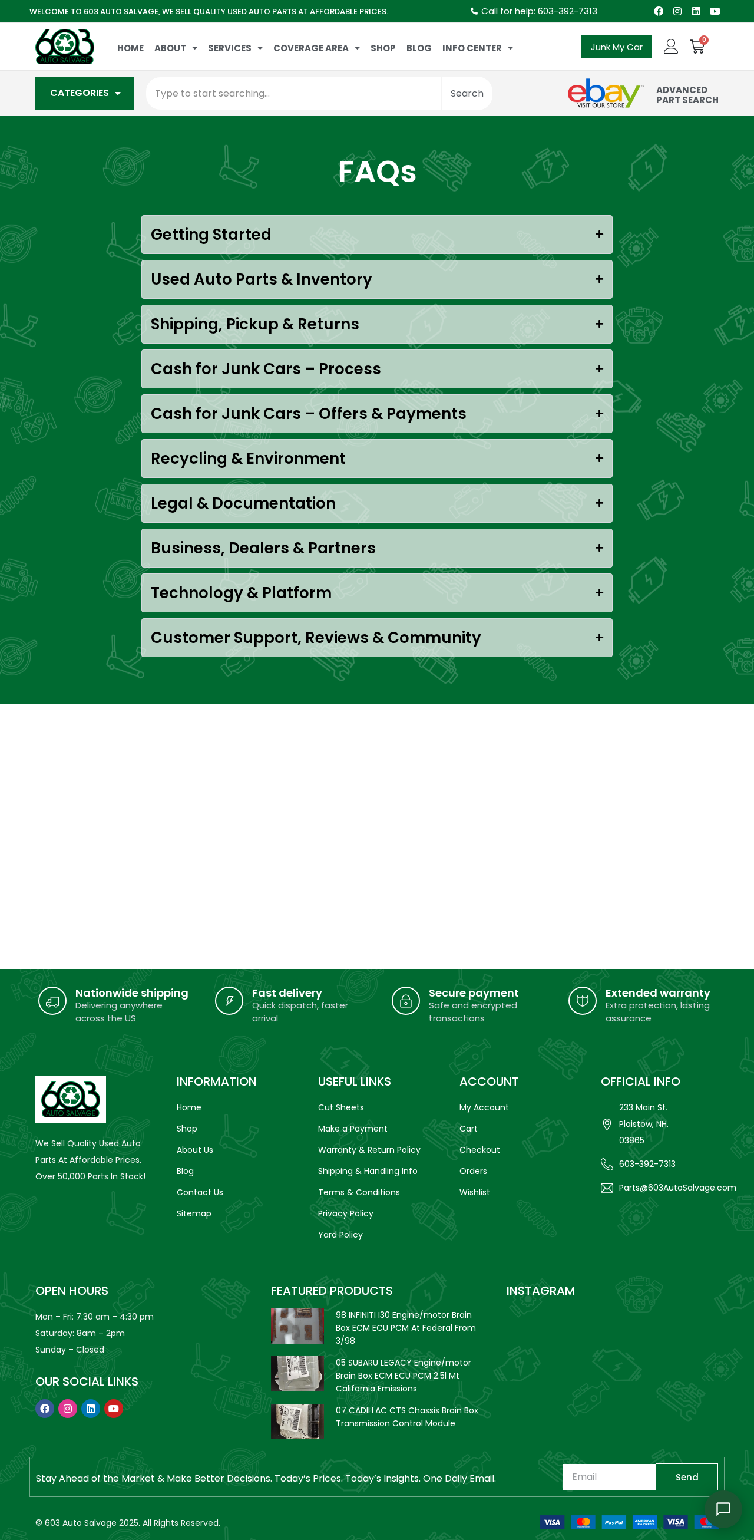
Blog (419, 48)
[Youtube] (715, 11)
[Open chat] (723, 1509)
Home (130, 48)
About (170, 48)
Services (230, 48)
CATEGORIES (79, 93)
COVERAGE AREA (311, 48)
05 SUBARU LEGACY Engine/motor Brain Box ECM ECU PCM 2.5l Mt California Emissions (403, 1375)
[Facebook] (658, 11)
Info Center (472, 48)
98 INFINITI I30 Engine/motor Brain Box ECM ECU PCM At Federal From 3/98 (406, 1328)
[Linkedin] (696, 11)
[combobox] (293, 93)
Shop (383, 48)
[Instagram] (677, 11)
